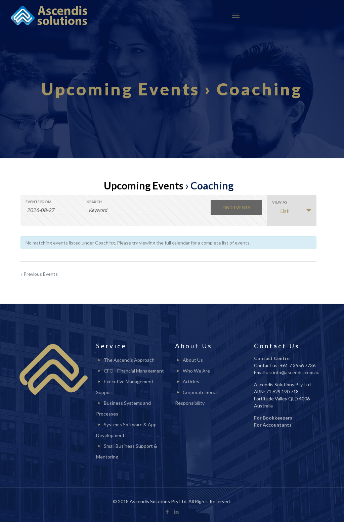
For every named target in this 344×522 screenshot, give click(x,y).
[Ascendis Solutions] (49, 15)
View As (279, 202)
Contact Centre (272, 358)
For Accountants (273, 425)
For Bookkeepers (273, 418)
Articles (191, 381)
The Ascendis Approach (129, 360)
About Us (193, 360)
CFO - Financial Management (134, 371)
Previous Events (39, 274)
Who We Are (196, 371)
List (284, 211)
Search (94, 202)
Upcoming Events (143, 185)
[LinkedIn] (176, 512)
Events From (38, 202)
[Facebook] (167, 512)
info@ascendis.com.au (296, 372)
